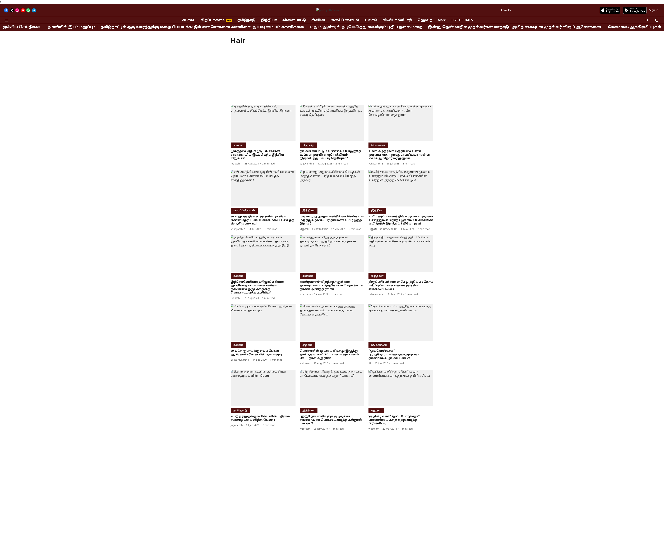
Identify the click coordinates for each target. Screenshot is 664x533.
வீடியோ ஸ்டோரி (397, 20)
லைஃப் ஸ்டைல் (345, 20)
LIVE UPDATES (462, 20)
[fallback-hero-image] (263, 123)
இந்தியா (269, 20)
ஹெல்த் (424, 20)
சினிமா (318, 20)
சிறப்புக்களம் (213, 20)
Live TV (506, 10)
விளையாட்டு (294, 20)
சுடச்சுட (188, 20)
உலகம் (371, 20)
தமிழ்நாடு (246, 20)
